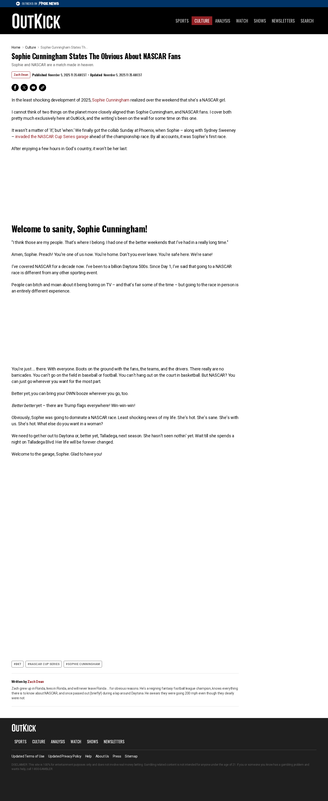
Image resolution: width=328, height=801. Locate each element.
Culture (201, 21)
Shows (260, 21)
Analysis (222, 21)
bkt (18, 664)
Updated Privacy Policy (64, 756)
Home (16, 47)
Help (88, 756)
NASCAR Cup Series (45, 664)
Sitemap (131, 756)
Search (307, 21)
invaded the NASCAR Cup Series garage (52, 136)
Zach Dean (21, 74)
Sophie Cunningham (110, 99)
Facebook (15, 87)
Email (33, 87)
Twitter (24, 87)
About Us (102, 756)
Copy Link (42, 87)
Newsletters (283, 21)
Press (117, 756)
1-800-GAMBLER (42, 769)
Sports (182, 21)
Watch (242, 21)
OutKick (36, 20)
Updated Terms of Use (28, 756)
